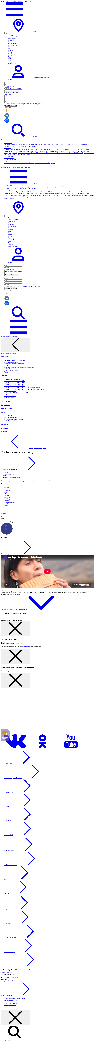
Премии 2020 (8, 820)
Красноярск (12, 55)
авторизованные (26, 646)
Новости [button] (7, 161)
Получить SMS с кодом (11, 92)
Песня (64, 144)
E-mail (10, 79)
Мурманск (11, 57)
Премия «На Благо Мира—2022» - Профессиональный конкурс (24, 389)
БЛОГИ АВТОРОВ (10, 420)
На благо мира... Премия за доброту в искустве (16, 1)
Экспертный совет (68, 153)
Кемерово (11, 52)
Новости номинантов (20, 163)
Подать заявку (5, 140)
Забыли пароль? (9, 86)
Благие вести (8, 163)
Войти (7, 88)
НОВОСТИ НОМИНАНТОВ (13, 419)
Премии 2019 (8, 806)
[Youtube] (71, 748)
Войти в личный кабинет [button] (40, 78)
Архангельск (12, 38)
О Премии (4, 375)
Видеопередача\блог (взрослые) (52, 144)
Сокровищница (9, 158)
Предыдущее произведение (37, 448)
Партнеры (7, 164)
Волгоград (11, 40)
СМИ (6, 394)
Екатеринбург (12, 45)
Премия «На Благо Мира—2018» (14, 381)
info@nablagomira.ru (7, 976)
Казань (10, 50)
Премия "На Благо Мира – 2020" (74, 149)
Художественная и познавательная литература (19, 367)
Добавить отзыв (18, 613)
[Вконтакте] (15, 748)
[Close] (15, 628)
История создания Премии (13, 149)
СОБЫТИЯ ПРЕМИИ (11, 417)
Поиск (34, 136)
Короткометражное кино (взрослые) (16, 144)
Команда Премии (6, 995)
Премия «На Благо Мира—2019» (14, 382)
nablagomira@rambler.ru (8, 981)
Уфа (9, 60)
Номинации (5, 356)
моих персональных (30, 104)
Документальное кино (35, 144)
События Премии (33, 163)
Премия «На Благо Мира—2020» (14, 384)
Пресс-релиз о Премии (54, 153)
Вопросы (4, 431)
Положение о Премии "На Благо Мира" (34, 153)
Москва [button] (34, 31)
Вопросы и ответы (17, 154)
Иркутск (11, 48)
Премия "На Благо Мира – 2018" (32, 149)
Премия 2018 (8, 792)
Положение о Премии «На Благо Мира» (17, 392)
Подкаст (15, 146)
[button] (18, 214)
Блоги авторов (43, 163)
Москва (10, 35)
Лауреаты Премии (16, 153)
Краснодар (11, 53)
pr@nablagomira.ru (6, 972)
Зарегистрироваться (16, 88)
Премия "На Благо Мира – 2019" (53, 149)
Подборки (26, 154)
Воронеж (11, 42)
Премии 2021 (8, 835)
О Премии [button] (7, 148)
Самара (10, 62)
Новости (3, 412)
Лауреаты (7, 879)
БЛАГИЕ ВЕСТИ (10, 415)
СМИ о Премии (9, 397)
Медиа (6, 893)
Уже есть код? (8, 94)
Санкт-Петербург (13, 37)
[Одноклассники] (43, 748)
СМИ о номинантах (10, 865)
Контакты (7, 154)
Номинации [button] (8, 143)
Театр (34, 146)
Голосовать (13, 140)
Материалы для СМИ (11, 1000)
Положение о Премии (11, 1003)
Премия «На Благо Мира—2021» (14, 386)
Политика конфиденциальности (14, 998)
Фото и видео (8, 156)
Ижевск (10, 47)
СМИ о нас (78, 153)
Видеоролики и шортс (25, 146)
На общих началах (10, 159)
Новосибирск (12, 63)
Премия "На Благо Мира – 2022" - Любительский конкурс (36, 151)
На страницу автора (7, 554)
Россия (10, 58)
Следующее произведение (9, 469)
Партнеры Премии (88, 153)
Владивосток (12, 43)
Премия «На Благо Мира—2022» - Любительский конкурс (22, 387)
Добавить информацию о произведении (13, 520)
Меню (31, 16)
